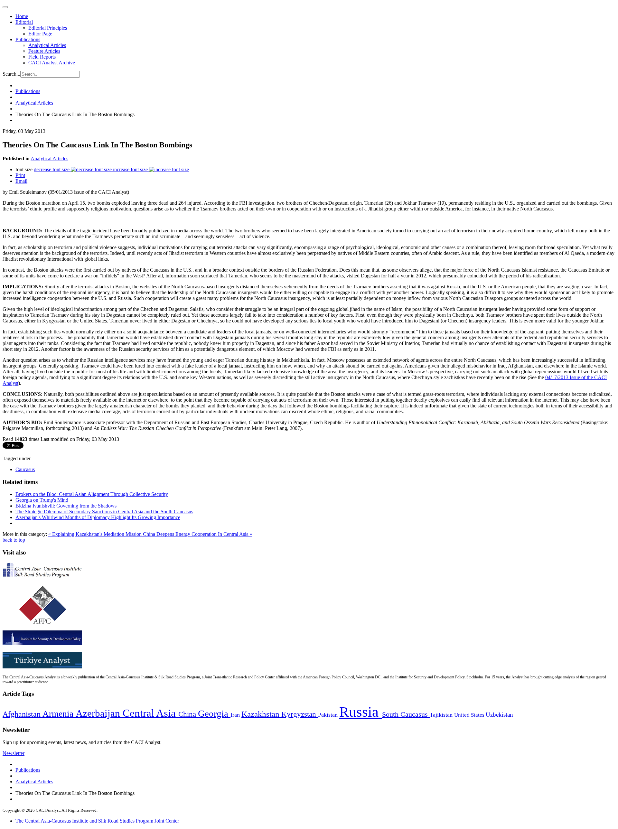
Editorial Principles (47, 28)
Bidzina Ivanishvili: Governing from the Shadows (66, 505)
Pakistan (328, 715)
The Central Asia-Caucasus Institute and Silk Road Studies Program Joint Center (97, 821)
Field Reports (42, 57)
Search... (11, 74)
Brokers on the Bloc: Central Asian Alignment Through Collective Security (91, 494)
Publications (27, 39)
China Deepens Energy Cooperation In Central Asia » (197, 534)
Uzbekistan (499, 714)
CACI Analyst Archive (51, 62)
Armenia (59, 714)
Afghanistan (22, 714)
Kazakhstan (261, 714)
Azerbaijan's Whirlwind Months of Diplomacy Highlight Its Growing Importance (97, 517)
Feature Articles (44, 51)
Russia (360, 712)
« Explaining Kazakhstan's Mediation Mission (95, 534)
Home (21, 16)
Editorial (24, 22)
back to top (14, 540)
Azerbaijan (99, 713)
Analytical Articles (47, 45)
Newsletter (13, 753)
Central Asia (150, 713)
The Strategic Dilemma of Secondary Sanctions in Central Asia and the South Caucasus (104, 511)
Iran (235, 715)
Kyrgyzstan (299, 714)
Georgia (214, 713)
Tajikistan (442, 715)
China (188, 714)
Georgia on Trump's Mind (41, 500)
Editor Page (40, 33)
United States (470, 715)
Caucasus (25, 469)
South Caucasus (406, 714)
